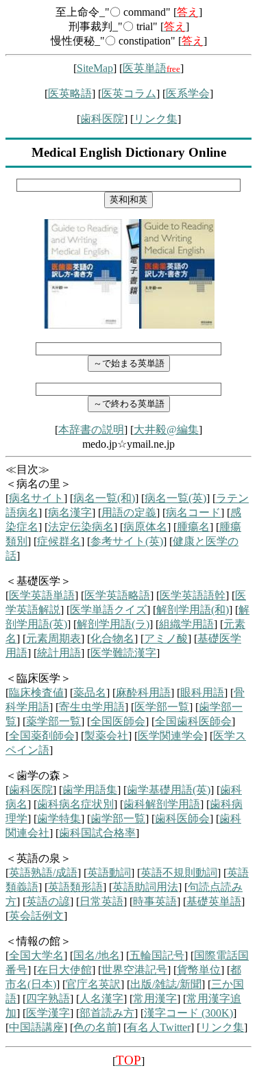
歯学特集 (59, 818)
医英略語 (70, 93)
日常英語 (101, 901)
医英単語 (151, 68)
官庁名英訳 (93, 984)
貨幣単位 (199, 970)
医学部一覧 (161, 707)
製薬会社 (106, 735)
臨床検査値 (36, 692)
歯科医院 (102, 119)
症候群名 (59, 541)
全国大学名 (36, 955)
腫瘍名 (193, 527)
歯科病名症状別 (75, 804)
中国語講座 (36, 1027)
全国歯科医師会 (193, 721)
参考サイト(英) (126, 541)
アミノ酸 (166, 638)
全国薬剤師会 (42, 735)
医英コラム (128, 93)
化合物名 (112, 638)
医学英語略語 (117, 595)
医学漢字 (48, 1013)
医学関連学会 (171, 735)
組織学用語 (186, 624)
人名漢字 (101, 998)
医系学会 (188, 93)
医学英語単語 (42, 595)
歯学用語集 (89, 790)
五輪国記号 (157, 955)
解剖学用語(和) (192, 609)
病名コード (193, 512)
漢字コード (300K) (188, 1013)
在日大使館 (64, 970)
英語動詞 (109, 872)
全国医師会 (117, 721)
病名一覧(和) (104, 498)
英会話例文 (36, 916)
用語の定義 (128, 512)
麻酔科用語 (143, 692)
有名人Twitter (159, 1027)
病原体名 (145, 527)
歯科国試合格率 (97, 833)
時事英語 (155, 901)
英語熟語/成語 (43, 872)
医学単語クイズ (108, 609)
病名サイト (36, 498)
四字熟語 (48, 998)
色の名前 (95, 1027)
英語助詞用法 (145, 887)
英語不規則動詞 (178, 872)
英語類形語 (75, 887)
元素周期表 (53, 638)
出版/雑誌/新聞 (165, 984)
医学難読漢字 (123, 653)
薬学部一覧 (53, 721)
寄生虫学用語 (92, 707)
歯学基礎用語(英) (168, 790)
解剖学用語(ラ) (113, 624)
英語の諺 (48, 901)
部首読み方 (106, 1013)
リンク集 (156, 119)
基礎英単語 (213, 901)
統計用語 (59, 653)
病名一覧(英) (175, 498)
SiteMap (95, 68)
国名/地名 (96, 955)
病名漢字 (70, 512)
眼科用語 (202, 692)
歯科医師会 (182, 818)
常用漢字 (155, 998)
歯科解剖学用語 (161, 804)
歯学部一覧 (117, 818)
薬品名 (89, 692)
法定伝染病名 (81, 527)
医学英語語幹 (192, 595)
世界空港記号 (134, 970)
